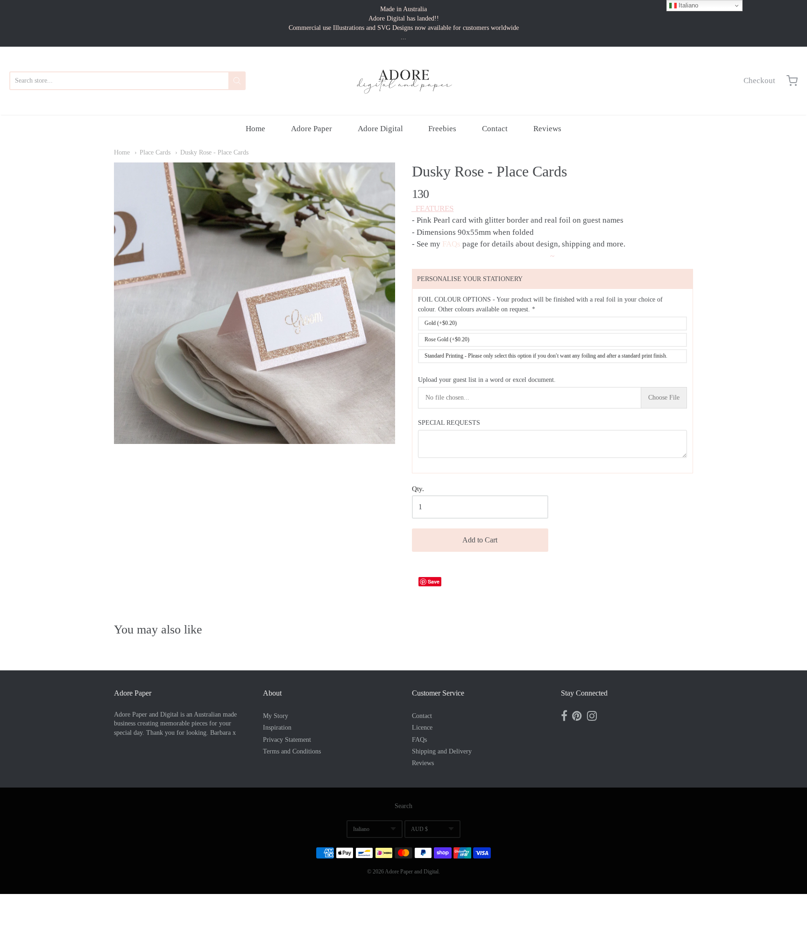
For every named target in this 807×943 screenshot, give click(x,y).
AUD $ (419, 829)
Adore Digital (380, 128)
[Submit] (237, 80)
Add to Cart (479, 540)
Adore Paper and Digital (412, 871)
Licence (422, 727)
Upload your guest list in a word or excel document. (487, 379)
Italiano (361, 829)
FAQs (451, 243)
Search (403, 805)
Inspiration (277, 727)
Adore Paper (311, 128)
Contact (495, 128)
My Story (275, 715)
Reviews (547, 128)
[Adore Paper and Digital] (403, 80)
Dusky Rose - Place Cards (214, 152)
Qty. (418, 489)
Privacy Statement (287, 739)
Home (255, 128)
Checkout (759, 80)
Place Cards (155, 152)
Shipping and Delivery (442, 751)
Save (433, 581)
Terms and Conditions (292, 751)
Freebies (442, 128)
